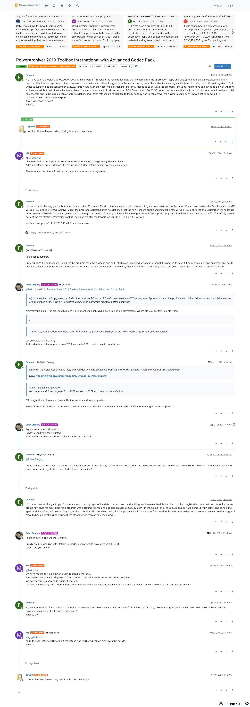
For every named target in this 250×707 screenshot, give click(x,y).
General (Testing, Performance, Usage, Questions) (31, 46)
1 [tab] (117, 53)
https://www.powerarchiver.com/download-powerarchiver (70, 375)
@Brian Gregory (46, 362)
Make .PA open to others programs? (92, 16)
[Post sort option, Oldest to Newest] (210, 66)
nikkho (192, 21)
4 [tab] (132, 53)
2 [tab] (122, 53)
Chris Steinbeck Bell (31, 21)
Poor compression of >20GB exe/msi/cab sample (211, 16)
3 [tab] (127, 53)
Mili (27, 153)
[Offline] (22, 128)
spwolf (31, 126)
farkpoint (137, 21)
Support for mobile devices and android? (39, 16)
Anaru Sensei (83, 21)
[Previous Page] (17, 32)
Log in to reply (223, 66)
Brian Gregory (33, 284)
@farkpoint (66, 284)
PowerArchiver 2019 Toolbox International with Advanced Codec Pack (167, 16)
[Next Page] (232, 32)
